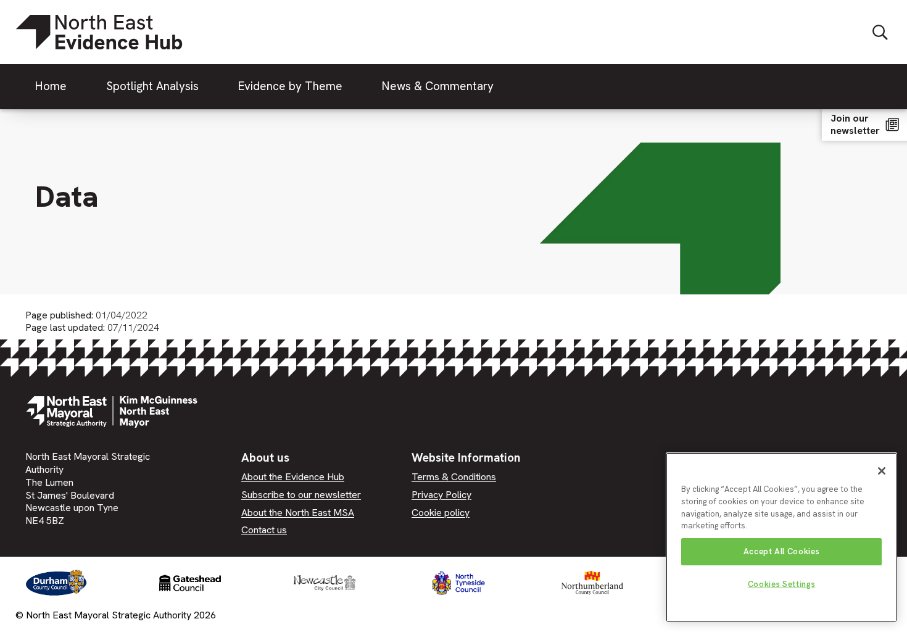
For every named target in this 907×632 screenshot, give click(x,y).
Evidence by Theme (290, 86)
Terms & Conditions (454, 476)
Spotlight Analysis (152, 86)
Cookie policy (441, 512)
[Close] (881, 470)
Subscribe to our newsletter (301, 494)
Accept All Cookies (781, 551)
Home (51, 86)
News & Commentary (438, 86)
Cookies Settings (782, 584)
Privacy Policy (441, 494)
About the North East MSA (297, 512)
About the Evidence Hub (292, 476)
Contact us (264, 529)
